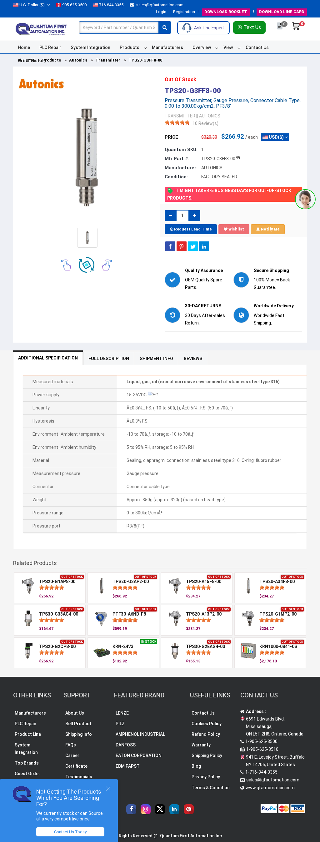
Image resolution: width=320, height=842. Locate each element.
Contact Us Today (70, 832)
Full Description (108, 358)
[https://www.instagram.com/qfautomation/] (146, 809)
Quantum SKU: (181, 149)
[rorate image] (66, 264)
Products (129, 47)
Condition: (176, 177)
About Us (74, 713)
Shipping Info (78, 734)
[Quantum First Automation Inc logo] (41, 28)
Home (24, 47)
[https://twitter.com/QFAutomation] (160, 809)
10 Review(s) (205, 123)
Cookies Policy (207, 723)
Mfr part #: (177, 158)
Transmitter (107, 60)
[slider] (177, 122)
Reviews (193, 358)
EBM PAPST (128, 766)
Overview (201, 47)
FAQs (70, 744)
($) (32, 4)
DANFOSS (126, 744)
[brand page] (41, 84)
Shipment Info (156, 358)
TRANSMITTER (180, 115)
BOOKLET (225, 11)
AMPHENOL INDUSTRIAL (140, 734)
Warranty (201, 744)
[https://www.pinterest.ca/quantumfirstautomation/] (189, 809)
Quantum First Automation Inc (191, 835)
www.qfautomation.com (270, 787)
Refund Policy (206, 734)
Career (72, 755)
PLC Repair (50, 47)
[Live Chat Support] (305, 199)
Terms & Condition (211, 787)
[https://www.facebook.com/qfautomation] (131, 809)
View (228, 47)
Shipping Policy (207, 755)
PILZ (120, 723)
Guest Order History (27, 777)
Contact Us (257, 47)
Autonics (78, 60)
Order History (32, 60)
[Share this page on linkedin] (204, 246)
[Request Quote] (280, 29)
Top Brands (27, 762)
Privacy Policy (206, 776)
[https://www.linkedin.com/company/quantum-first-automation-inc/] (174, 809)
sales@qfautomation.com (159, 4)
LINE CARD (281, 11)
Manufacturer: (181, 168)
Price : (173, 137)
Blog (196, 766)
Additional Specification (48, 357)
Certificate (76, 766)
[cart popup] (296, 29)
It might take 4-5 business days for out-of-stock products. (229, 194)
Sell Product (78, 723)
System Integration (90, 47)
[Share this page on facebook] (170, 246)
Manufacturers (167, 47)
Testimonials (78, 776)
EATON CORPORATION (139, 755)
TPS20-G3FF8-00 (145, 60)
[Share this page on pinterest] (182, 246)
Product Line (28, 734)
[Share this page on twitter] (193, 246)
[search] (164, 27)
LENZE (122, 713)
